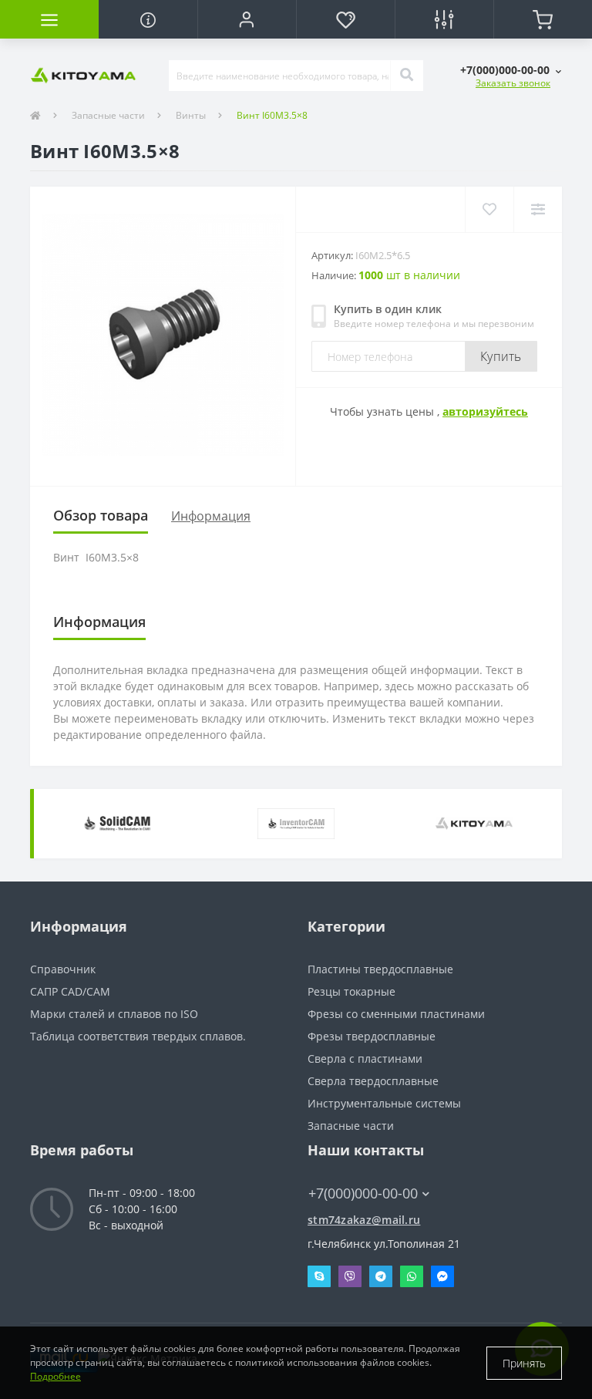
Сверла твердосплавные (373, 1081)
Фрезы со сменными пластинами (396, 1013)
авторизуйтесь (485, 411)
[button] (510, 70)
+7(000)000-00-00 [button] (363, 1193)
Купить (501, 356)
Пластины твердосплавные (380, 969)
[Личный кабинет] (246, 19)
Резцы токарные (351, 991)
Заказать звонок (513, 82)
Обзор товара (100, 515)
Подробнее (55, 1376)
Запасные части (108, 115)
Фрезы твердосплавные (372, 1036)
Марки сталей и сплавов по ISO (114, 1013)
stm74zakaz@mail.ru (364, 1219)
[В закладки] (489, 209)
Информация (211, 515)
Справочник (63, 969)
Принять (524, 1363)
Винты (191, 115)
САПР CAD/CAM (70, 991)
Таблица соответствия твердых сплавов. (138, 1036)
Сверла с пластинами (365, 1058)
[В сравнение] (537, 209)
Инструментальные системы (384, 1103)
